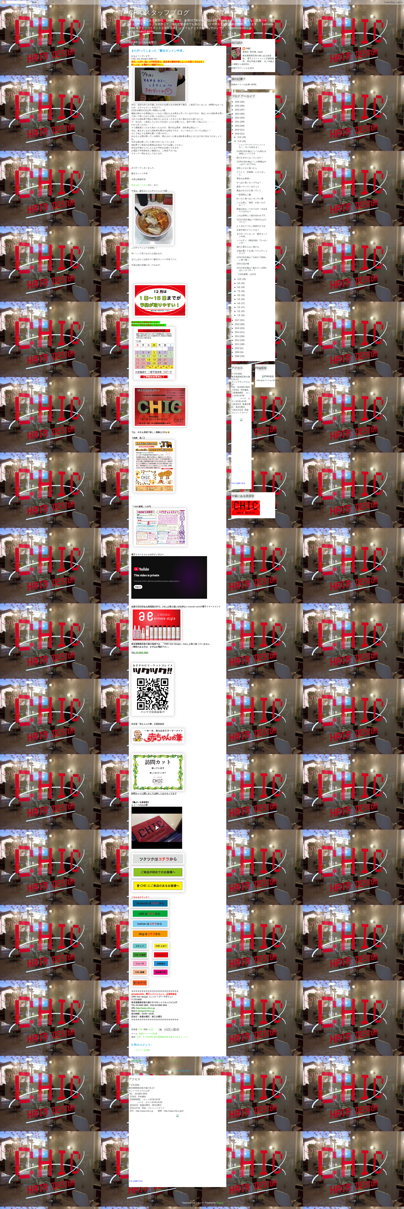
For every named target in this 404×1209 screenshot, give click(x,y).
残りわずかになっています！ (250, 158)
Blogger (219, 1203)
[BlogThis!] (168, 1029)
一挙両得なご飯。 (245, 194)
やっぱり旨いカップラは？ (249, 182)
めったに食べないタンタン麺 (250, 198)
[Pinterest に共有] (177, 1029)
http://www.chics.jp (145, 1008)
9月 (239, 283)
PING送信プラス (262, 380)
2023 (237, 114)
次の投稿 (136, 1060)
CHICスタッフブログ (159, 12)
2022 (237, 118)
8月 (239, 287)
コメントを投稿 (142, 1050)
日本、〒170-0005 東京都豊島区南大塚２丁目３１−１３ (162, 1037)
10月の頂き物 (243, 264)
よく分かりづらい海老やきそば (251, 226)
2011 (237, 344)
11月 (239, 141)
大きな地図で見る (136, 1181)
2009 (237, 352)
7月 (239, 291)
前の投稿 (219, 1060)
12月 (239, 137)
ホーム (177, 1060)
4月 (239, 303)
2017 (237, 320)
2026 (237, 102)
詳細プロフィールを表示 (243, 68)
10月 (239, 279)
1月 (239, 315)
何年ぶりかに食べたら (247, 168)
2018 (237, 134)
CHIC (248, 48)
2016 (237, 324)
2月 (239, 311)
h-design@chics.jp (145, 1011)
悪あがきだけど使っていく (249, 190)
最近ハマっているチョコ (248, 186)
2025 (237, 106)
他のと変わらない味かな (248, 247)
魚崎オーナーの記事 (148, 1033)
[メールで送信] (165, 1029)
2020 (237, 126)
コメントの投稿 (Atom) (180, 1071)
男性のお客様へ (244, 178)
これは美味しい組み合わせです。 (252, 215)
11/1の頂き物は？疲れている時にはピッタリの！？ (252, 269)
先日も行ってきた (139, 185)
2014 (237, 332)
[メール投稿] (160, 1029)
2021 (237, 122)
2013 (237, 336)
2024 (237, 110)
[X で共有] (171, 1029)
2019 (237, 130)
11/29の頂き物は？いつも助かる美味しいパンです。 (251, 152)
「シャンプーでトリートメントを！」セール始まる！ (251, 146)
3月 (239, 307)
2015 (237, 328)
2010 (237, 348)
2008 (237, 356)
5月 (239, 299)
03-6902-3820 (142, 652)
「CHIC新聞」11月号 (246, 274)
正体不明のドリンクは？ (248, 230)
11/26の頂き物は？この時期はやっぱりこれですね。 (251, 162)
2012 (237, 340)
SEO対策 (275, 380)
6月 (239, 295)
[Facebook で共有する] (174, 1029)
